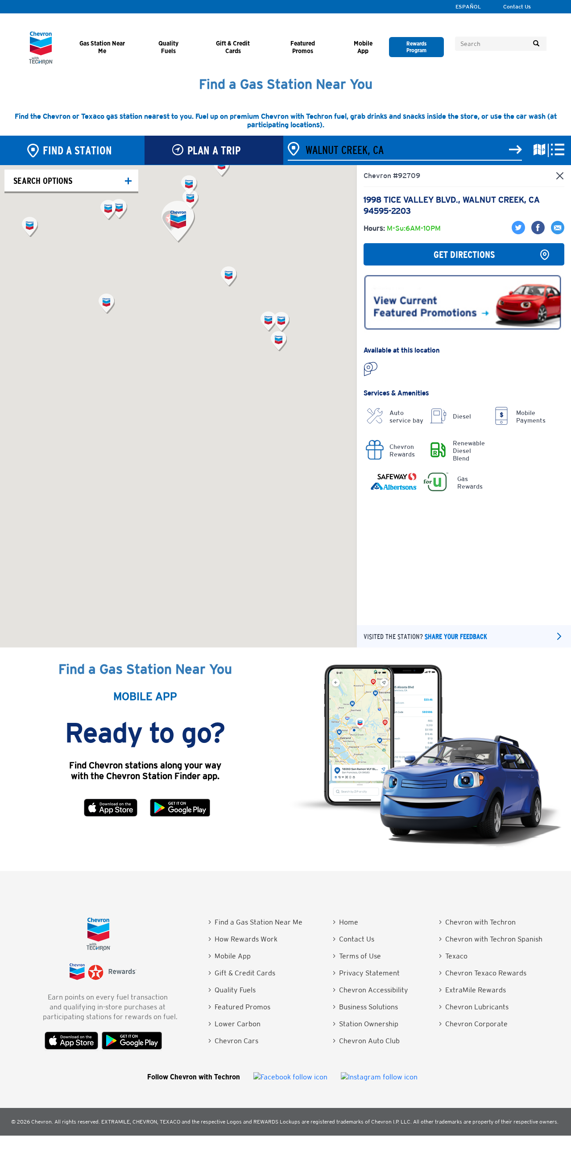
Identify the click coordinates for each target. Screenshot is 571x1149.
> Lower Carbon (234, 1024)
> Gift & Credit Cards (241, 973)
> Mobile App (229, 956)
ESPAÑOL (468, 7)
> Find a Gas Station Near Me (255, 922)
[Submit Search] (536, 43)
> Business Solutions (365, 1007)
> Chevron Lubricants (474, 1007)
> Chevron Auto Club (366, 1041)
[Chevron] (41, 62)
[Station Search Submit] (515, 150)
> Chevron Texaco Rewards (482, 973)
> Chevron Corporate (473, 1024)
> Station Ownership (365, 1024)
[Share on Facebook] (536, 232)
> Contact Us (353, 939)
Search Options (42, 180)
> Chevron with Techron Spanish (490, 939)
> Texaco (453, 956)
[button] (178, 221)
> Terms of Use (357, 956)
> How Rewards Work (242, 939)
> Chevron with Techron (477, 922)
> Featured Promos (239, 1007)
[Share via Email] (555, 232)
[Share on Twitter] (519, 232)
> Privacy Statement (366, 973)
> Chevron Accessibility (370, 990)
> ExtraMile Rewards (472, 990)
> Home (345, 922)
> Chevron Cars (233, 1041)
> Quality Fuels (232, 990)
